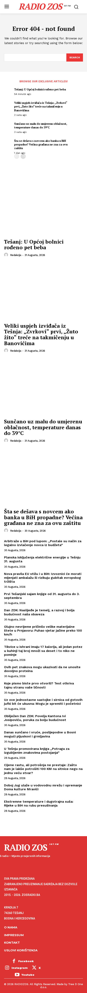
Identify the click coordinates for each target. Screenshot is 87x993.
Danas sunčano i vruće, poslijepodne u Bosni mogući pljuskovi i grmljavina (40, 734)
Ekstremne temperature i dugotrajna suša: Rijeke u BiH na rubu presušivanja (38, 803)
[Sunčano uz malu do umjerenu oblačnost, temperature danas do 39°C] (43, 386)
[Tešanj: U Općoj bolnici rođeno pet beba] (43, 207)
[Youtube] (17, 975)
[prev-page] (16, 156)
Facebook (26, 961)
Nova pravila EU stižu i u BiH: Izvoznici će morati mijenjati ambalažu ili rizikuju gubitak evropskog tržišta (42, 577)
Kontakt (12, 942)
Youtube (27, 974)
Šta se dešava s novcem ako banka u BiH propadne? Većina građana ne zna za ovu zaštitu (40, 144)
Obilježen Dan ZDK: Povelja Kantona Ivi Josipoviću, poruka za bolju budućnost (35, 718)
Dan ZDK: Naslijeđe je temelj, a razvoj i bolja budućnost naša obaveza (39, 612)
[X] (34, 968)
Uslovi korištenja (20, 950)
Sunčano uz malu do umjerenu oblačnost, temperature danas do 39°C (40, 125)
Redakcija (15, 255)
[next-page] (23, 156)
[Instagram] (7, 968)
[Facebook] (14, 961)
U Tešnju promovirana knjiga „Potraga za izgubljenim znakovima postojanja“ (36, 751)
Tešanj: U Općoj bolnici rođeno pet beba (40, 89)
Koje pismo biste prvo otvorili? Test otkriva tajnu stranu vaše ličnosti (39, 685)
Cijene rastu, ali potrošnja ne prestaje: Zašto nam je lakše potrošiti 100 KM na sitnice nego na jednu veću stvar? (43, 769)
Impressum (14, 935)
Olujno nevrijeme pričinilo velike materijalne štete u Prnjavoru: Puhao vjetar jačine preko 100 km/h (43, 630)
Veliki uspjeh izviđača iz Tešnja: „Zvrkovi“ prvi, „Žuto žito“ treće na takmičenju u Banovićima (40, 106)
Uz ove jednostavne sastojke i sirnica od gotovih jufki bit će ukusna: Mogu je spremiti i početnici (43, 702)
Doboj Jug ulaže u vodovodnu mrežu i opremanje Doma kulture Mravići (43, 787)
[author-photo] (6, 255)
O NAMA (10, 927)
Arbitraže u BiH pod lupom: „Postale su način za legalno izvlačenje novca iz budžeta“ (42, 543)
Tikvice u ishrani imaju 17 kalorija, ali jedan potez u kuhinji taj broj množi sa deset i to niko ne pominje (43, 650)
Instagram (20, 967)
